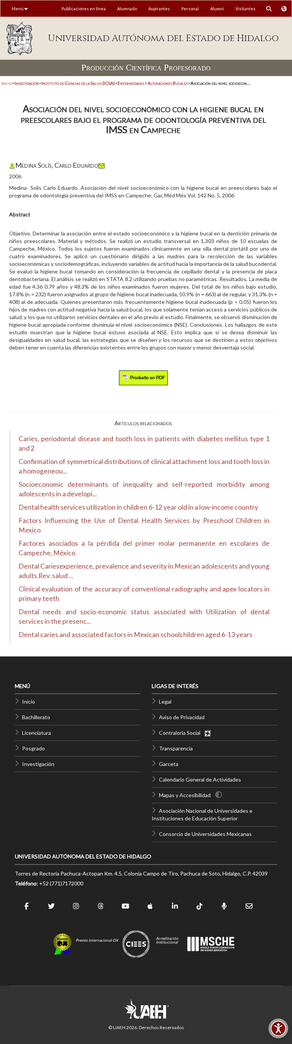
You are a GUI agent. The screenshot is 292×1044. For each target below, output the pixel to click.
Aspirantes (159, 8)
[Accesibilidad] (278, 1028)
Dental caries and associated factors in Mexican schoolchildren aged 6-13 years (135, 635)
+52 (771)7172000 (61, 883)
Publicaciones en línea (84, 8)
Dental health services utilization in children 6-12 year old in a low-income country (138, 507)
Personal (190, 8)
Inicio (7, 83)
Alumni (217, 8)
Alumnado (127, 8)
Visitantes (245, 8)
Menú (18, 8)
